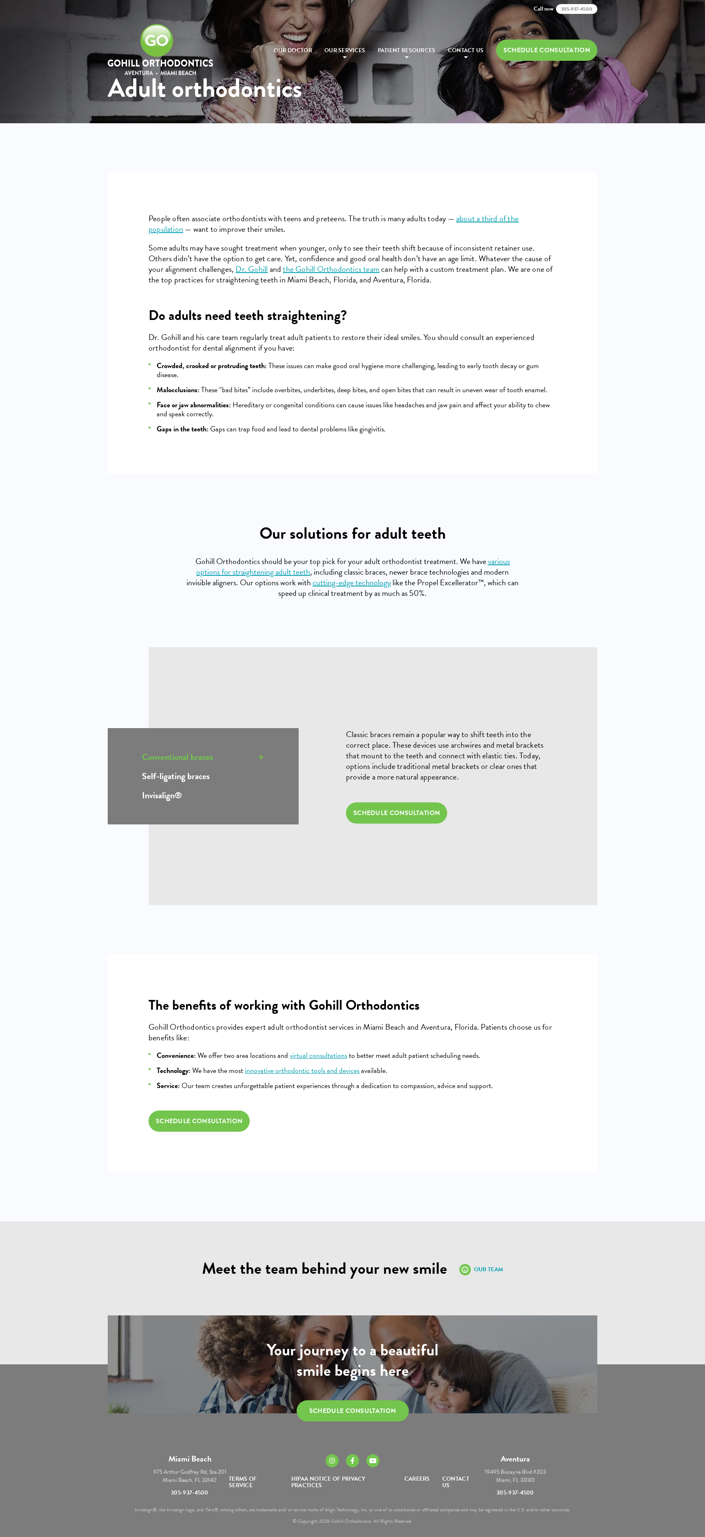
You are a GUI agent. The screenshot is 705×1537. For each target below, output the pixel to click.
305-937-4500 (189, 1492)
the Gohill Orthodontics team (331, 269)
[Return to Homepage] (160, 50)
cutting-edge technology (352, 582)
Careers (417, 1479)
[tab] (203, 757)
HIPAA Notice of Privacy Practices (328, 1482)
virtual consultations (318, 1055)
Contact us (466, 50)
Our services (345, 50)
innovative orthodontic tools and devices (302, 1070)
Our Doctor (293, 50)
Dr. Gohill (251, 269)
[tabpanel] (448, 776)
